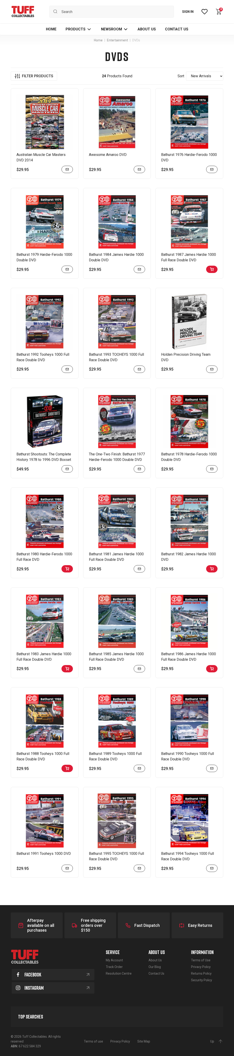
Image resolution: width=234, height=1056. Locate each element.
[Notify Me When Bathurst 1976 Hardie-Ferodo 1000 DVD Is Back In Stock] (212, 169)
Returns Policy (201, 973)
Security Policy (201, 980)
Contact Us (156, 973)
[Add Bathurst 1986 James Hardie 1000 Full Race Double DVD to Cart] (212, 668)
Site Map (143, 1041)
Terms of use (93, 1041)
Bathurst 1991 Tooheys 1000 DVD (43, 853)
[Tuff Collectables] (23, 11)
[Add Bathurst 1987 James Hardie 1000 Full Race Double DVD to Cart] (212, 269)
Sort (181, 76)
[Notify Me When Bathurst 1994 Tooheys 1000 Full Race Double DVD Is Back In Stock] (212, 868)
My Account (114, 960)
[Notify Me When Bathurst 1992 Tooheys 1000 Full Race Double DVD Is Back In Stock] (67, 369)
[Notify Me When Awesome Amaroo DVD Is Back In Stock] (139, 169)
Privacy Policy (201, 967)
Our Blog (155, 967)
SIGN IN (188, 11)
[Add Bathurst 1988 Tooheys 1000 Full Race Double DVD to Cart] (67, 768)
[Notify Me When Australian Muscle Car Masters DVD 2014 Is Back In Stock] (67, 169)
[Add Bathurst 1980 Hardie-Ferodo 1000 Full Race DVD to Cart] (67, 568)
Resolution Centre (119, 973)
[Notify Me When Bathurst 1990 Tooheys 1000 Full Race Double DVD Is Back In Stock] (212, 768)
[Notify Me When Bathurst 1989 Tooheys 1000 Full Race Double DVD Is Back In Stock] (139, 768)
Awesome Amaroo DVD (108, 154)
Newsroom (111, 29)
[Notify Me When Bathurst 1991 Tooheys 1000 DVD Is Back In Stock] (67, 868)
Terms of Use (200, 960)
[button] (78, 29)
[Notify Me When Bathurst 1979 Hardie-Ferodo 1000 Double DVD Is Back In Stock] (67, 269)
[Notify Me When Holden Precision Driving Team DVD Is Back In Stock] (212, 369)
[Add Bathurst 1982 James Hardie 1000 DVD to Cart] (212, 568)
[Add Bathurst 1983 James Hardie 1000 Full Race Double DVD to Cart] (67, 668)
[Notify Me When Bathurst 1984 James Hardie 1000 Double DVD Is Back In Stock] (139, 269)
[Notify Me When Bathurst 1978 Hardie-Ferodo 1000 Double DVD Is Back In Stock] (212, 469)
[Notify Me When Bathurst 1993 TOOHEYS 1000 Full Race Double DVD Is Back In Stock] (139, 369)
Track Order (114, 967)
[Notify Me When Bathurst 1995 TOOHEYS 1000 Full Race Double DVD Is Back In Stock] (139, 868)
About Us (155, 960)
